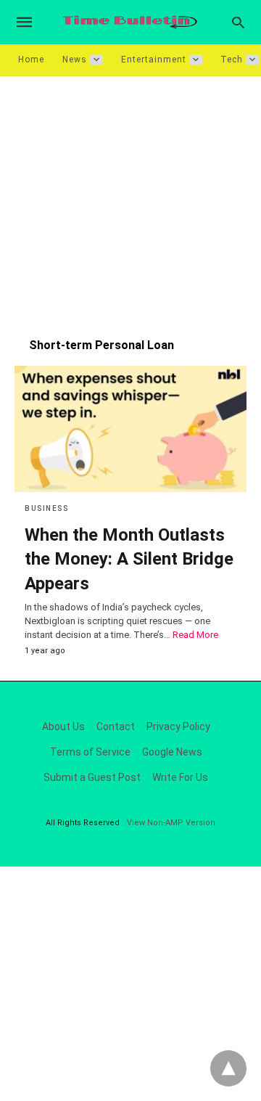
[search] (238, 22)
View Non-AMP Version (171, 822)
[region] (130, 199)
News (74, 59)
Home (31, 59)
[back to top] (228, 1068)
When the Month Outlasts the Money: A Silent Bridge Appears (129, 559)
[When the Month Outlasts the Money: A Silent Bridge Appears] (130, 429)
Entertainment (153, 59)
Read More (195, 634)
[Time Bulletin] (130, 22)
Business (46, 508)
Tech (231, 59)
